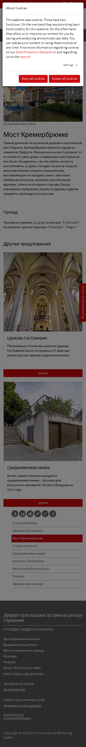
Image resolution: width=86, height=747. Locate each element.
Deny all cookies (33, 79)
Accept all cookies (64, 79)
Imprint (25, 57)
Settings (68, 65)
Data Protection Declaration (36, 52)
